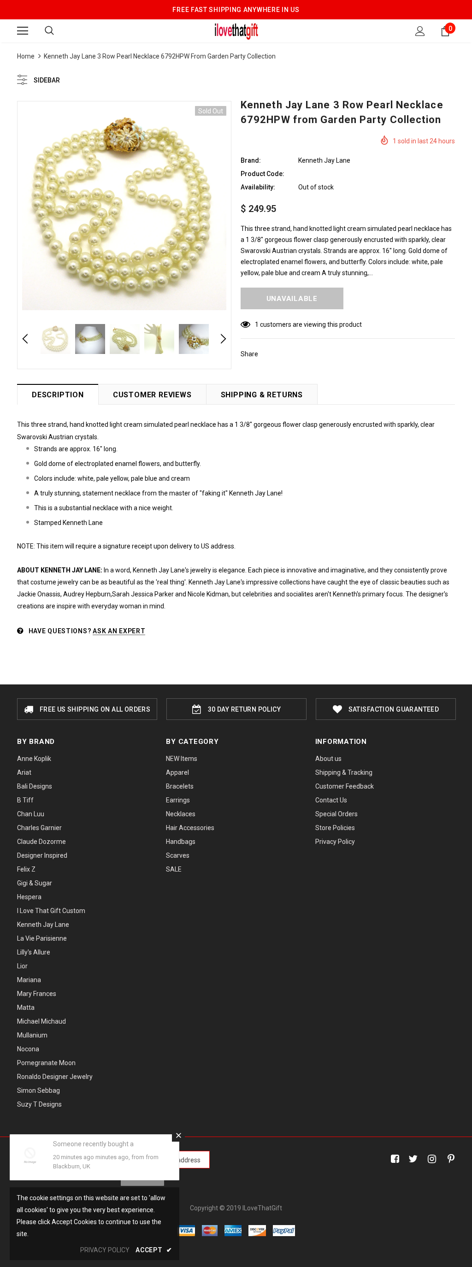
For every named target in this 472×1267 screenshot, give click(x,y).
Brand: (251, 160)
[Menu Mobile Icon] (22, 30)
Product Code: (262, 173)
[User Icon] (420, 31)
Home (26, 56)
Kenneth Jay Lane (324, 160)
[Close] (178, 1135)
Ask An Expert (119, 631)
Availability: (258, 187)
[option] (124, 208)
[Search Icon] (49, 30)
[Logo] (236, 30)
